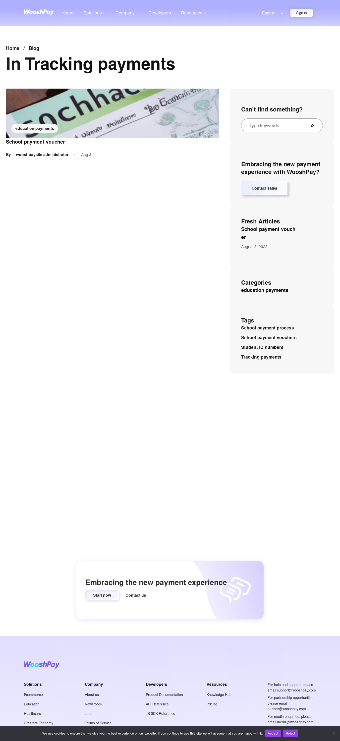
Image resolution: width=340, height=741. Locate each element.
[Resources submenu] (204, 12)
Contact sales (264, 188)
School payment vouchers (269, 337)
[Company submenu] (137, 12)
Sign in (301, 12)
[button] (102, 595)
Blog (34, 48)
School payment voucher (35, 141)
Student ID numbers (262, 347)
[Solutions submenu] (104, 12)
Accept (273, 733)
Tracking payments (261, 357)
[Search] (314, 125)
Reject (290, 733)
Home (67, 12)
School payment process (267, 328)
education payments (34, 128)
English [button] (269, 13)
